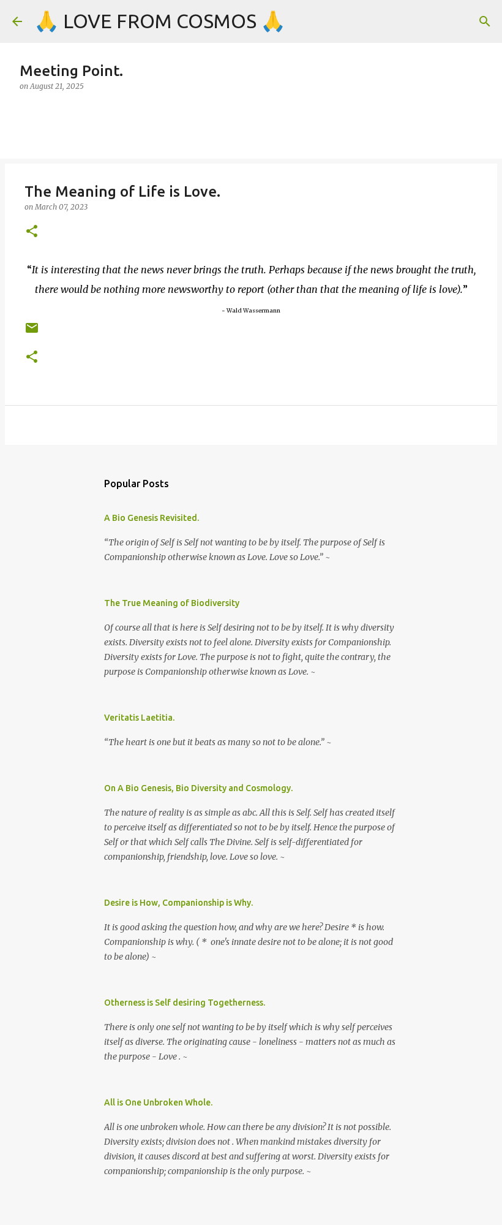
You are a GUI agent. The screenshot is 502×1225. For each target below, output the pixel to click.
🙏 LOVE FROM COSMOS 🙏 (159, 21)
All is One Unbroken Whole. (158, 1102)
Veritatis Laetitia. (139, 717)
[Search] (485, 21)
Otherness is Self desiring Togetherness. (184, 1002)
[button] (31, 232)
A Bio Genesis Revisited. (151, 518)
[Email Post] (31, 332)
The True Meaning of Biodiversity (171, 603)
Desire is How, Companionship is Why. (178, 903)
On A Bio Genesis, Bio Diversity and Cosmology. (198, 788)
